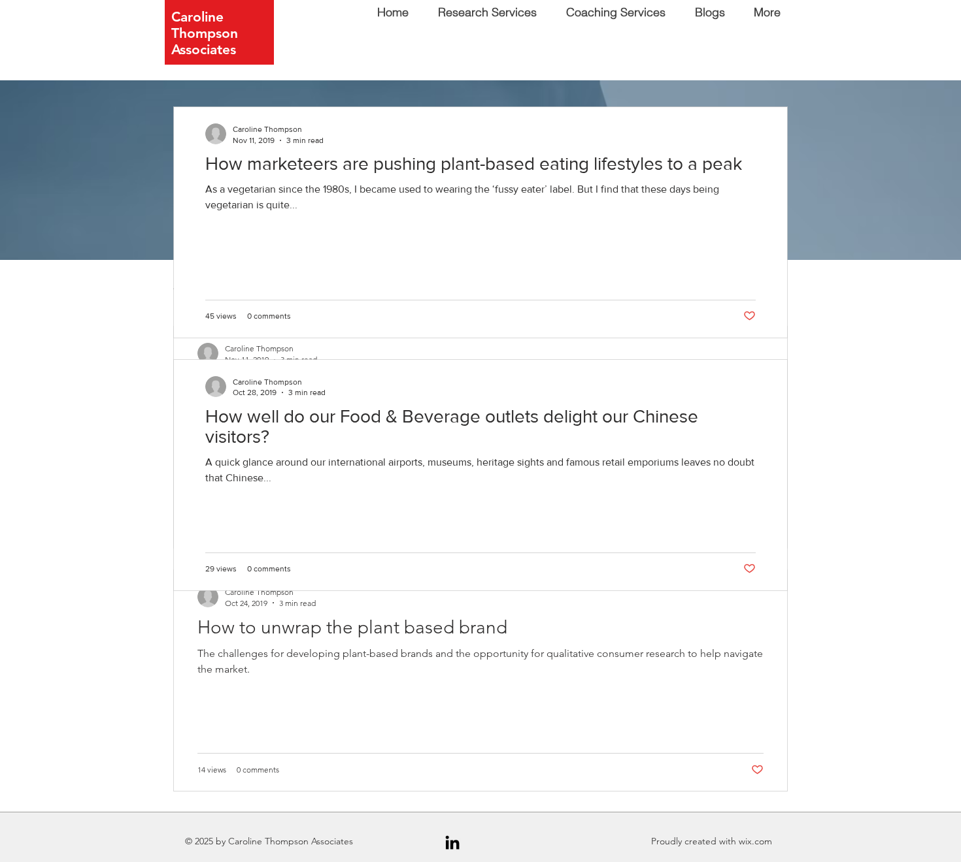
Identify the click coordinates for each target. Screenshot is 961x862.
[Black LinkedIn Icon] (452, 842)
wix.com (755, 841)
